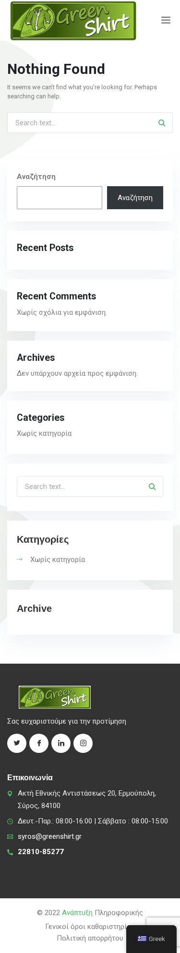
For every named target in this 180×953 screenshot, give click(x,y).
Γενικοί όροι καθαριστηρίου (90, 926)
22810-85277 (41, 851)
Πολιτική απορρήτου (90, 938)
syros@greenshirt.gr (50, 836)
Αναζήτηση (36, 176)
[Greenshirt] (73, 20)
